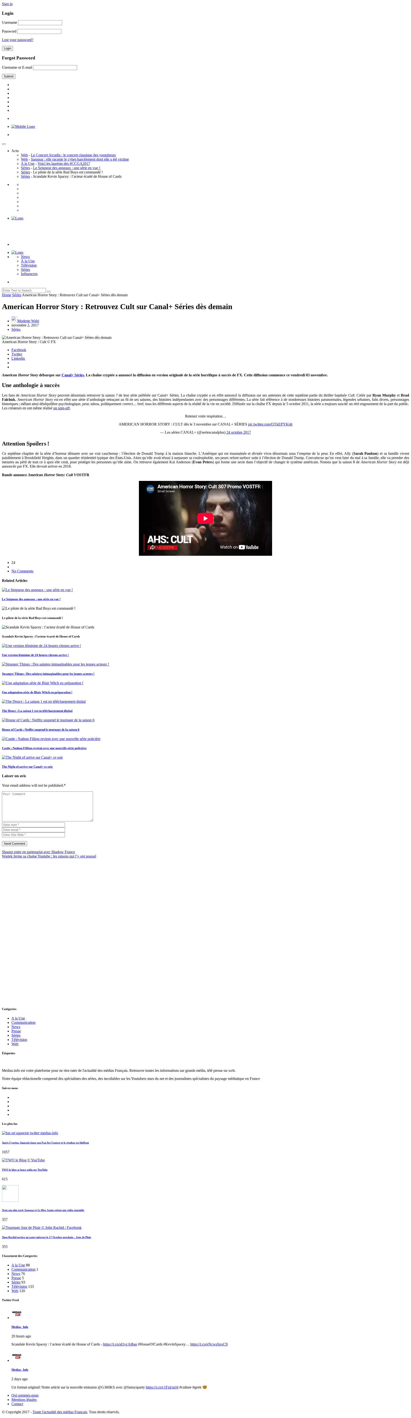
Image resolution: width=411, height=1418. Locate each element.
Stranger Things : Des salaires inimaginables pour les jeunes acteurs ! (48, 673)
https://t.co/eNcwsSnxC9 (209, 1344)
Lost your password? (17, 40)
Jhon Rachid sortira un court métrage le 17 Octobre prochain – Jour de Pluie (46, 1237)
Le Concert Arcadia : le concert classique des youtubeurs (73, 155)
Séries (25, 168)
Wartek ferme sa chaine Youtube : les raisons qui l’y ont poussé (49, 856)
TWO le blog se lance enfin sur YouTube (25, 1169)
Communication (23, 1022)
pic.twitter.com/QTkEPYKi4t (270, 424)
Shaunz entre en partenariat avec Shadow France (38, 852)
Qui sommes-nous (25, 1395)
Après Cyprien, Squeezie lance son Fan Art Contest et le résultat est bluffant (45, 1142)
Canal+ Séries (73, 375)
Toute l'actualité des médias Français (60, 1412)
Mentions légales (24, 1400)
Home (6, 295)
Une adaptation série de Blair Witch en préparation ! (37, 692)
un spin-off (61, 408)
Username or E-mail (17, 67)
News (25, 257)
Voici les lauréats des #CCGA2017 (64, 164)
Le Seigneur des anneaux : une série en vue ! (66, 168)
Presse (16, 1031)
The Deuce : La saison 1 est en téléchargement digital (37, 711)
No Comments (22, 571)
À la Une (28, 261)
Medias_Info (19, 1327)
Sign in (7, 4)
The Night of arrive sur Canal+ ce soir (27, 766)
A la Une (27, 164)
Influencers (29, 274)
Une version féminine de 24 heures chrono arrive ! (35, 655)
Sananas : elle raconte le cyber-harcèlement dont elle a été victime (80, 159)
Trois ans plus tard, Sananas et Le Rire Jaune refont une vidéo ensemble (43, 1210)
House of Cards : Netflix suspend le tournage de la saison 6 (40, 729)
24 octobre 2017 (238, 432)
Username (9, 22)
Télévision (29, 265)
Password (9, 31)
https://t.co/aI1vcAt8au (120, 1344)
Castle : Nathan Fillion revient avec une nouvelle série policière (44, 748)
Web (24, 155)
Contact (17, 1404)
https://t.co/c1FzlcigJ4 (162, 1387)
